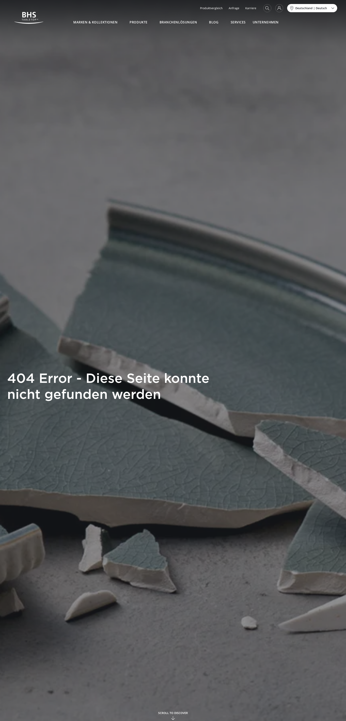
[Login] (279, 8)
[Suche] (267, 8)
